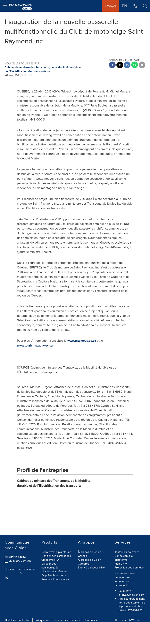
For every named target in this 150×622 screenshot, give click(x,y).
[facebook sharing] (112, 65)
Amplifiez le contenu (53, 575)
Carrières (83, 564)
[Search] (145, 6)
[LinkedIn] (7, 578)
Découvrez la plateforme (56, 552)
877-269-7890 (17, 557)
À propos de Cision (89, 560)
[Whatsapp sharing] (134, 65)
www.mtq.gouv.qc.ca (81, 340)
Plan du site (91, 620)
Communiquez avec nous (20, 569)
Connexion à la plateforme (124, 558)
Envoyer (110, 6)
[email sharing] (142, 65)
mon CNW (121, 564)
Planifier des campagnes (56, 556)
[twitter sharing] (119, 65)
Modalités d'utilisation (17, 620)
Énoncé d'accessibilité (91, 567)
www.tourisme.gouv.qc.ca (35, 345)
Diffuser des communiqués (49, 565)
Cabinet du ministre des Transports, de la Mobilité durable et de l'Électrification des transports (53, 483)
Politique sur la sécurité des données (57, 620)
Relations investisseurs (55, 579)
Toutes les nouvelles (127, 552)
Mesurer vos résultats (54, 571)
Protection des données (129, 567)
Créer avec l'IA (50, 560)
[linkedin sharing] (127, 65)
